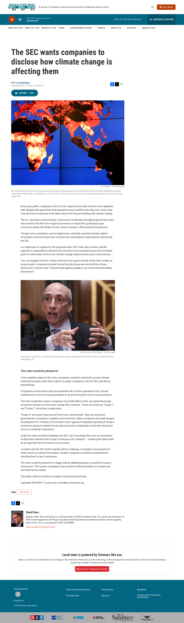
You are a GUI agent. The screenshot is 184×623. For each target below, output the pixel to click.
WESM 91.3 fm (49, 28)
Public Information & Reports (78, 590)
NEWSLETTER (148, 28)
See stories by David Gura (40, 527)
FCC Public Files (72, 596)
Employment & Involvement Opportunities (149, 596)
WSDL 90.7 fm (32, 28)
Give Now (167, 7)
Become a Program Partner (92, 569)
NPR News (24, 492)
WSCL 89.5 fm (15, 28)
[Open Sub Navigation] (66, 28)
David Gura (25, 82)
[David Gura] (17, 519)
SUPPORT (131, 28)
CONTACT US (19, 601)
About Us (105, 596)
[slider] (24, 19)
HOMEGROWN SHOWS (81, 28)
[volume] (20, 20)
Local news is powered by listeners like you (92, 555)
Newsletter (141, 590)
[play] (12, 19)
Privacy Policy (107, 590)
